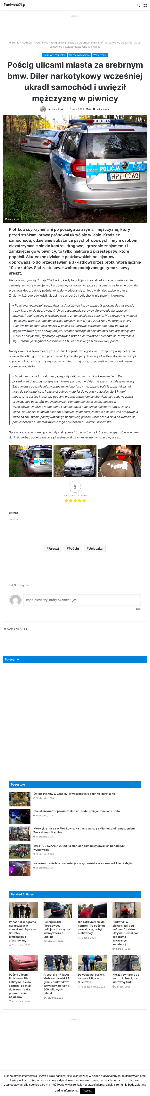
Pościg (74, 548)
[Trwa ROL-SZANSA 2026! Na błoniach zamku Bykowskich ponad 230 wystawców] (19, 851)
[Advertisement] (75, 27)
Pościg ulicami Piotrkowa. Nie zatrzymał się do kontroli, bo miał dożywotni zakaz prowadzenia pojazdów (20, 985)
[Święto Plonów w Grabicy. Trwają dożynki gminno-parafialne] (19, 799)
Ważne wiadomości (79, 54)
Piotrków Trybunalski (34, 42)
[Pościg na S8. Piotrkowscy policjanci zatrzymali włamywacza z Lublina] (58, 910)
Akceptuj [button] (88, 1090)
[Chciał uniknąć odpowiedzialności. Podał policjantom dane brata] (19, 816)
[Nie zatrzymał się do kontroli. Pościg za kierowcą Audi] (126, 963)
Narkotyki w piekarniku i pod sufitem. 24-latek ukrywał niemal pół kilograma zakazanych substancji (125, 933)
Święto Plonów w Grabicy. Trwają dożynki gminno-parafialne (74, 793)
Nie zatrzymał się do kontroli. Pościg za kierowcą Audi (125, 978)
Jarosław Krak (55, 109)
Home (15, 42)
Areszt (54, 548)
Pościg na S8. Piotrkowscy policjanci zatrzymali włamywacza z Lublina (57, 929)
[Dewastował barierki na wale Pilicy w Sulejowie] (92, 963)
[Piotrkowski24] (14, 5)
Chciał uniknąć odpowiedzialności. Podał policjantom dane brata (76, 811)
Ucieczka (96, 548)
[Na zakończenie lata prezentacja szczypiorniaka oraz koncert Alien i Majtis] (19, 868)
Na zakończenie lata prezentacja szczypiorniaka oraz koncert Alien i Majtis (83, 863)
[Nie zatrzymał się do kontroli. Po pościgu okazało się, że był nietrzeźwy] (92, 910)
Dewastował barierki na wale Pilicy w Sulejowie (91, 978)
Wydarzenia (99, 54)
